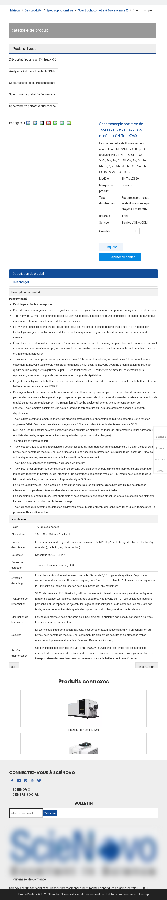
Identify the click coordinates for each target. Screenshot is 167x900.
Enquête (111, 247)
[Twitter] (39, 781)
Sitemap (143, 894)
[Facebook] (12, 781)
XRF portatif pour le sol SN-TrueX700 (32, 59)
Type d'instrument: (107, 200)
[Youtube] (32, 781)
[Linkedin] (19, 781)
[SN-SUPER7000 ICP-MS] (83, 708)
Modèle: (104, 178)
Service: (104, 222)
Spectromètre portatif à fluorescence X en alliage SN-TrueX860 (33, 94)
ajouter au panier (123, 257)
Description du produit (28, 274)
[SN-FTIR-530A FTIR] (83, 751)
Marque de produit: (106, 188)
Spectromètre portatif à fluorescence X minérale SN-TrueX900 (33, 106)
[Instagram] (26, 781)
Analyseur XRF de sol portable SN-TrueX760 (33, 71)
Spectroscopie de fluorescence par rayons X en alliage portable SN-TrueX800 (33, 82)
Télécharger (20, 282)
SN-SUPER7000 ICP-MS (83, 730)
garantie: (105, 215)
